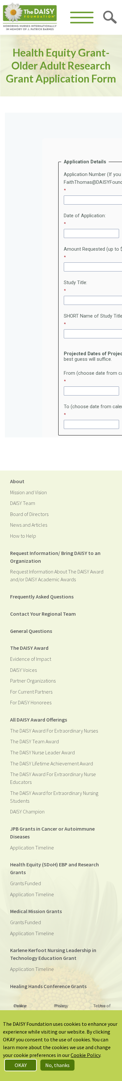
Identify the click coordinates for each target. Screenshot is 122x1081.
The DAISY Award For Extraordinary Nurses (54, 730)
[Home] (30, 17)
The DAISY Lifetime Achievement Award (51, 763)
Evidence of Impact (30, 659)
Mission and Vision (28, 492)
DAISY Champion (27, 811)
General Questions (31, 631)
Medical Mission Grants (36, 911)
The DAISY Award (29, 648)
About (17, 481)
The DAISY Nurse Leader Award (42, 752)
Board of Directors (29, 514)
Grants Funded (25, 883)
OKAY (21, 1065)
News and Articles (28, 525)
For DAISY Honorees (30, 702)
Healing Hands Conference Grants (48, 986)
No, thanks (57, 1065)
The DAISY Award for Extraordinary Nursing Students (54, 797)
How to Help (23, 536)
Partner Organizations (33, 680)
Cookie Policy (20, 1005)
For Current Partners (31, 691)
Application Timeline (32, 847)
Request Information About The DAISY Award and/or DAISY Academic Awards (56, 575)
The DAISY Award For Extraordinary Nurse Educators (53, 778)
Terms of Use (102, 1005)
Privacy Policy (61, 1005)
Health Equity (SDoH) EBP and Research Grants (54, 868)
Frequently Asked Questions (42, 596)
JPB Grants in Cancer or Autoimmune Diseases (52, 832)
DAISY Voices (23, 670)
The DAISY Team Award (34, 741)
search (110, 17)
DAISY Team (22, 503)
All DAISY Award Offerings (38, 719)
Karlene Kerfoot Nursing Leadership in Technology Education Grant (53, 954)
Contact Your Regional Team (43, 613)
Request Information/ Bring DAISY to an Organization (55, 557)
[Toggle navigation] (82, 17)
